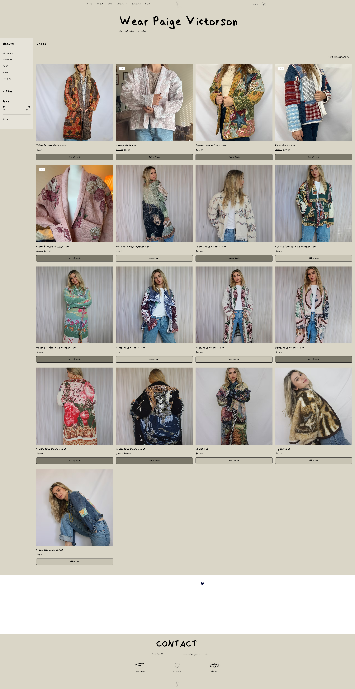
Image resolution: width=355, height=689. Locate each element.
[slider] (3, 106)
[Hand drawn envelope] (140, 665)
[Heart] (202, 584)
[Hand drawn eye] (214, 666)
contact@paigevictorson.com (195, 654)
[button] (264, 4)
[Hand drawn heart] (177, 665)
